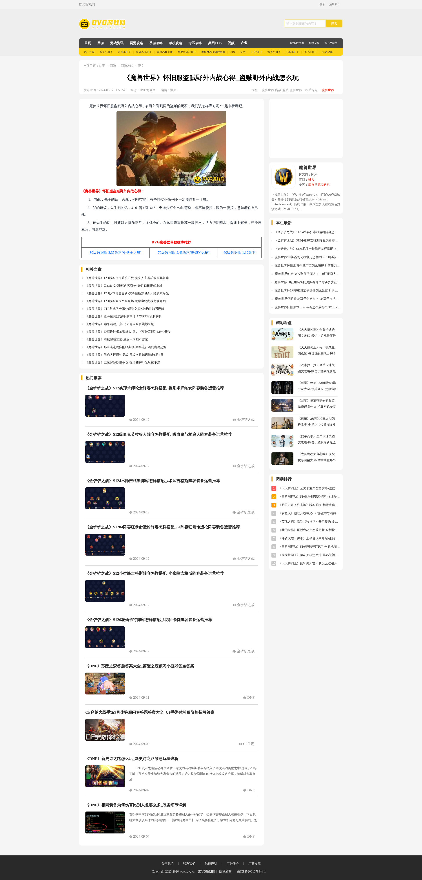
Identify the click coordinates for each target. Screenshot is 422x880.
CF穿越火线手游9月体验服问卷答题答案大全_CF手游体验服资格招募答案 (150, 712)
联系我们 (189, 863)
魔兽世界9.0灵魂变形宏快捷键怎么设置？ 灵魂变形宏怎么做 (308, 290)
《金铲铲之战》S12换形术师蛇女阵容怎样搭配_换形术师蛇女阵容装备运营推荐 (154, 388)
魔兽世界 (268, 90)
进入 (311, 179)
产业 (244, 43)
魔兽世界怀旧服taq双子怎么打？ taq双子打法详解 (308, 299)
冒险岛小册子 (144, 52)
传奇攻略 (327, 52)
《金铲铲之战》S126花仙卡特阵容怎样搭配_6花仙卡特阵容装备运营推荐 (148, 619)
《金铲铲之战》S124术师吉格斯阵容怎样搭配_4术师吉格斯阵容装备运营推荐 (152, 481)
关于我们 (167, 863)
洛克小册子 (274, 52)
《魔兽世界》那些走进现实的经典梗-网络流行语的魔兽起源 (125, 347)
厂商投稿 (254, 863)
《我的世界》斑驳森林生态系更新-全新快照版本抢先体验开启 (309, 530)
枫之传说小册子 (187, 52)
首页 (87, 43)
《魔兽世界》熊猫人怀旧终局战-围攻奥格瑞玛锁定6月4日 (124, 354)
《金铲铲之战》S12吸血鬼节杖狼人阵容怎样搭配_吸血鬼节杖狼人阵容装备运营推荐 (158, 434)
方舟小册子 (124, 52)
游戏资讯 (117, 43)
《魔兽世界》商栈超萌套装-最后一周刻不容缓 (116, 339)
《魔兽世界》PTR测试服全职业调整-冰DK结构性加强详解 (124, 308)
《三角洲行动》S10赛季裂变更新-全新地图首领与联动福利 (309, 546)
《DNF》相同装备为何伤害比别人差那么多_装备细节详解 (135, 805)
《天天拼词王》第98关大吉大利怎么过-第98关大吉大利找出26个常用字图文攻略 (309, 563)
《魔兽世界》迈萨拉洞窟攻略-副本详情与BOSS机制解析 (123, 316)
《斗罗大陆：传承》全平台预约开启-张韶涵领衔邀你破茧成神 (309, 538)
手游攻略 (156, 43)
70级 (232, 52)
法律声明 (211, 863)
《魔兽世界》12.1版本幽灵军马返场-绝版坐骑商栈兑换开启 (125, 301)
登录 (322, 4)
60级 (243, 52)
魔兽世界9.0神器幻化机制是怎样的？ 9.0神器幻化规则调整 (308, 257)
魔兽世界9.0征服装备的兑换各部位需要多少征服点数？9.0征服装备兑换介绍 (308, 282)
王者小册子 (292, 52)
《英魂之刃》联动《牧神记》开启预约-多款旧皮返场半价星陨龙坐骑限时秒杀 (309, 521)
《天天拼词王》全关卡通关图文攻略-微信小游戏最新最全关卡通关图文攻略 (309, 488)
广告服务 (233, 863)
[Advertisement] (306, 128)
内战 (278, 90)
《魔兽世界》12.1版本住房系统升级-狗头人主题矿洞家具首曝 (127, 278)
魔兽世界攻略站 (319, 184)
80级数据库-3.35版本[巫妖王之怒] (115, 252)
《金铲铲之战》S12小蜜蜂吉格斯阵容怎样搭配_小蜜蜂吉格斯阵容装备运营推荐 (154, 573)
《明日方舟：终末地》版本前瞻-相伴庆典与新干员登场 (309, 505)
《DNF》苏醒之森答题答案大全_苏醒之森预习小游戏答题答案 (139, 666)
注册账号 (334, 4)
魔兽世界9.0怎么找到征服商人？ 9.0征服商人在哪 (308, 273)
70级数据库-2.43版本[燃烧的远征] (183, 252)
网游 (100, 43)
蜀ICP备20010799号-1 (251, 871)
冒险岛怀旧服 (165, 52)
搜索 (334, 23)
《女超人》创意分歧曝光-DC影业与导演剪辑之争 (309, 513)
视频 (231, 43)
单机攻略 (175, 43)
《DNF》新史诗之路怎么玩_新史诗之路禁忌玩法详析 (131, 758)
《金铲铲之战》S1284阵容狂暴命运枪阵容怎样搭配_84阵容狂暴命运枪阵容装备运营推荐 (162, 527)
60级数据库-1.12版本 (239, 252)
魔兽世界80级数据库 (213, 52)
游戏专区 (314, 43)
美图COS (215, 43)
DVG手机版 (331, 43)
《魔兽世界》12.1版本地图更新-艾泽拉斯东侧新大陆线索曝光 (127, 293)
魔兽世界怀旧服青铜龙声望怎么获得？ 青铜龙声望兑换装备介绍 (308, 265)
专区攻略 (195, 43)
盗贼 (285, 90)
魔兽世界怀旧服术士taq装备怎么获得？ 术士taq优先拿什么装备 (308, 307)
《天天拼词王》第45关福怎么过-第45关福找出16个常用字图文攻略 (309, 555)
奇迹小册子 (106, 52)
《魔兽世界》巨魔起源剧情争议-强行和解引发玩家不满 (122, 362)
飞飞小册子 (310, 52)
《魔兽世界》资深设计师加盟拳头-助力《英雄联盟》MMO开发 (128, 331)
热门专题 (89, 52)
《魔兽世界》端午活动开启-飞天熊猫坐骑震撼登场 (119, 324)
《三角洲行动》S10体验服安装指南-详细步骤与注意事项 (309, 496)
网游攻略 (136, 43)
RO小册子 (256, 52)
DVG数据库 (297, 43)
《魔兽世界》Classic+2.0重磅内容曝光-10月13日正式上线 (123, 285)
